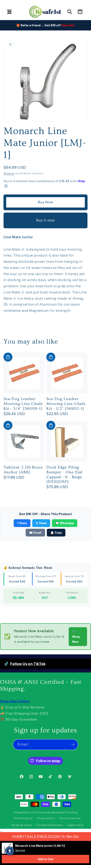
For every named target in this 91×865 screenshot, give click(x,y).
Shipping (9, 173)
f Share (22, 523)
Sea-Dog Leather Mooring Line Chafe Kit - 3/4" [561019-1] (23, 404)
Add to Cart (45, 859)
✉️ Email (35, 532)
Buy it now (45, 220)
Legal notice (75, 825)
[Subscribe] (73, 744)
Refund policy (23, 818)
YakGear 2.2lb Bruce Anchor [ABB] (23, 469)
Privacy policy (46, 818)
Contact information (49, 825)
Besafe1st (23, 812)
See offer (68, 25)
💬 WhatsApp (64, 523)
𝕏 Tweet (41, 523)
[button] (9, 12)
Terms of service (70, 818)
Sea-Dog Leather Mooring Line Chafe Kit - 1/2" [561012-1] (66, 404)
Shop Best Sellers (15, 701)
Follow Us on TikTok (28, 664)
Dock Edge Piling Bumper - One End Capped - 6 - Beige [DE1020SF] (64, 474)
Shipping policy (21, 825)
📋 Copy (56, 532)
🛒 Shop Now (76, 636)
